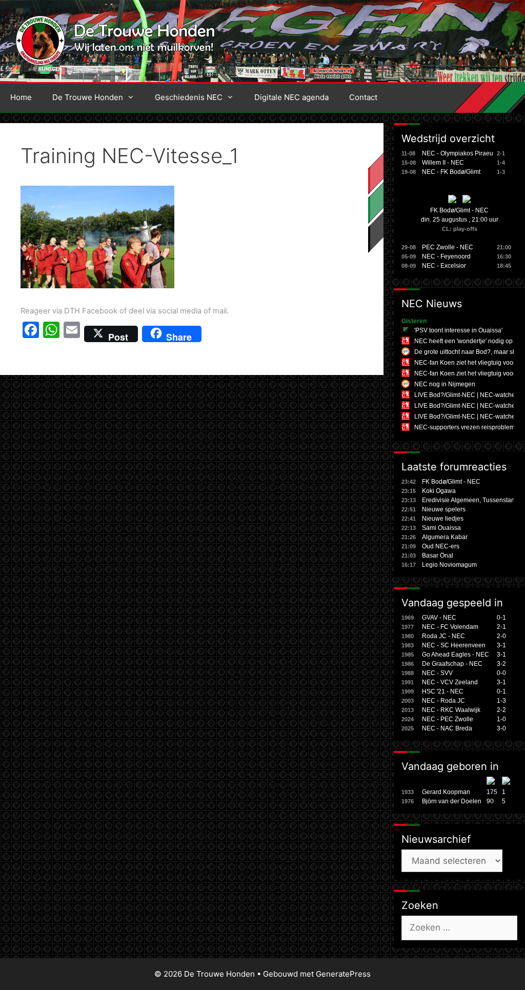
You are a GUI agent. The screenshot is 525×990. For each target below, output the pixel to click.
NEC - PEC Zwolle (447, 719)
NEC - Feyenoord (446, 256)
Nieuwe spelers (444, 509)
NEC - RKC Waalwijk (451, 710)
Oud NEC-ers (440, 546)
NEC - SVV (437, 673)
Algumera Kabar (445, 537)
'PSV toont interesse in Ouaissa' (458, 330)
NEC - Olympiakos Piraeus (459, 153)
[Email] (72, 334)
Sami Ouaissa (441, 527)
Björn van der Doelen (451, 801)
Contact (363, 97)
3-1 (501, 645)
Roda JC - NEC (443, 636)
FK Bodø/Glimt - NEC (459, 210)
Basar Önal (437, 555)
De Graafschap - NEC (452, 663)
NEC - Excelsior (444, 265)
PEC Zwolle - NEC (447, 247)
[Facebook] (31, 334)
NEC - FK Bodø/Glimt (451, 171)
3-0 (501, 728)
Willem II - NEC (443, 162)
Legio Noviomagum (449, 564)
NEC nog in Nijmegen (444, 384)
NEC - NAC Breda (447, 728)
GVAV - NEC (439, 617)
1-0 (501, 719)
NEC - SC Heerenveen (454, 645)
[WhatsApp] (51, 334)
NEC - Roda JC (443, 700)
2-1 (501, 626)
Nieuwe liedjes (442, 518)
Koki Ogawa (439, 490)
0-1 (501, 617)
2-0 (501, 636)
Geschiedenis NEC (189, 97)
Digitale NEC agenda (291, 97)
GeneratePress (343, 974)
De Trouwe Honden (87, 97)
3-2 (501, 663)
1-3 (501, 700)
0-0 (501, 673)
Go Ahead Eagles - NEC (455, 654)
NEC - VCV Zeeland (450, 682)
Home (21, 97)
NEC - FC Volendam (450, 626)
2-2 (501, 710)
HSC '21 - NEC (442, 691)
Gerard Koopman (446, 792)
